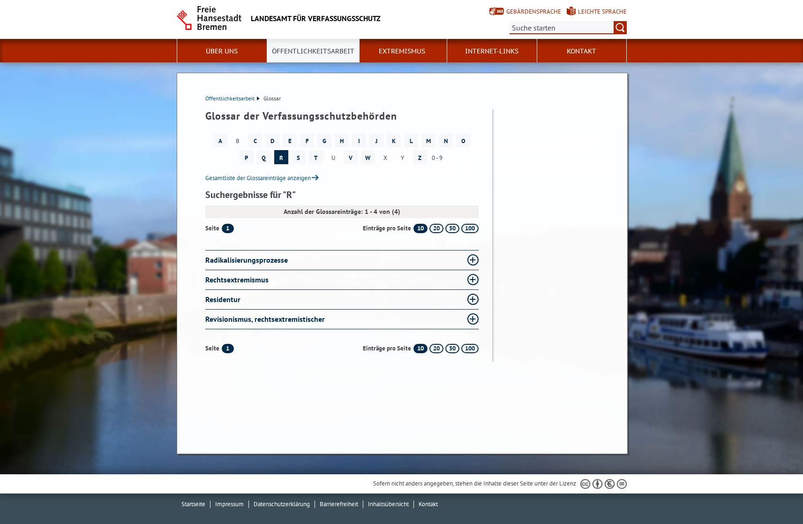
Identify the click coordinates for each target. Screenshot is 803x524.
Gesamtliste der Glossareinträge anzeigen (258, 178)
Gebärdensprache (533, 11)
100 (470, 228)
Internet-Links (491, 51)
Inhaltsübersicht (388, 504)
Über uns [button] (222, 51)
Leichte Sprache (602, 11)
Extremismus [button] (402, 51)
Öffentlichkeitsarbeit (230, 98)
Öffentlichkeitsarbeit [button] (313, 51)
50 (452, 228)
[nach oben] (774, 495)
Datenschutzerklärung (282, 504)
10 (420, 228)
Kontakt (581, 51)
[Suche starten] (620, 27)
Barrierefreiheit (339, 504)
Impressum (229, 504)
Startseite (193, 504)
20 (436, 228)
